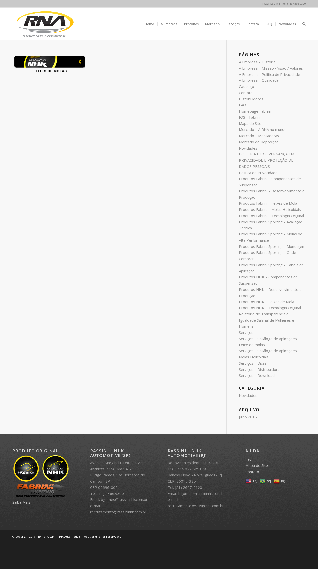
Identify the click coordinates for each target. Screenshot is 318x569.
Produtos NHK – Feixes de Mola (266, 301)
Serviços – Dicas (253, 363)
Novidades (248, 148)
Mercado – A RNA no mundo (263, 129)
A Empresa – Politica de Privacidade (269, 74)
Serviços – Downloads (258, 375)
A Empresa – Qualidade (259, 80)
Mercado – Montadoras (259, 135)
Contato (246, 92)
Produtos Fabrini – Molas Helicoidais (270, 209)
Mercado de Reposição (258, 141)
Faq (248, 459)
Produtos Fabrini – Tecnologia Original (271, 215)
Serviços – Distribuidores (260, 369)
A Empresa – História (257, 61)
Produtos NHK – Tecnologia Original (270, 307)
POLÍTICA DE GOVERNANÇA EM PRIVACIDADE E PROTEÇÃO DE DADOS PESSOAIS (266, 160)
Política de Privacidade (258, 172)
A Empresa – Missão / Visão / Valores (271, 68)
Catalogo (246, 86)
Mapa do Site (250, 123)
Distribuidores (251, 98)
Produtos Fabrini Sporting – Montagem (272, 246)
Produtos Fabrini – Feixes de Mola (268, 203)
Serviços (246, 332)
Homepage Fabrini (255, 111)
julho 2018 (248, 416)
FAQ (242, 104)
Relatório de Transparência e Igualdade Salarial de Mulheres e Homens (266, 320)
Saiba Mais (21, 502)
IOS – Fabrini (249, 117)
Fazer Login (270, 3)
